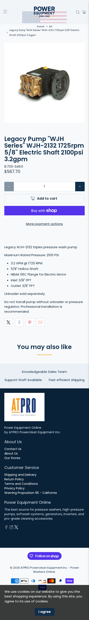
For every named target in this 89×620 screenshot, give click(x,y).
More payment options (44, 224)
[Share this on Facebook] (19, 322)
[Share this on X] (8, 322)
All (50, 26)
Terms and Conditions (21, 484)
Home (40, 26)
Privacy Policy (14, 488)
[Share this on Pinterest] (30, 322)
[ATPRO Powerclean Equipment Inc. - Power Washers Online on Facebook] (6, 528)
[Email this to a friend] (40, 322)
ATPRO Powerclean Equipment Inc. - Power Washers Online (50, 570)
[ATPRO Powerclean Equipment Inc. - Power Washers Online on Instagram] (11, 528)
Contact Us (12, 449)
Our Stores (12, 458)
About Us (11, 453)
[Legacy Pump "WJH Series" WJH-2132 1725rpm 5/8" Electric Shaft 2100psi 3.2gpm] (44, 82)
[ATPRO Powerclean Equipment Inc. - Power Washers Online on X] (16, 528)
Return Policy (14, 479)
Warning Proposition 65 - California (30, 493)
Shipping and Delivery (20, 475)
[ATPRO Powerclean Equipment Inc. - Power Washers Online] (44, 12)
